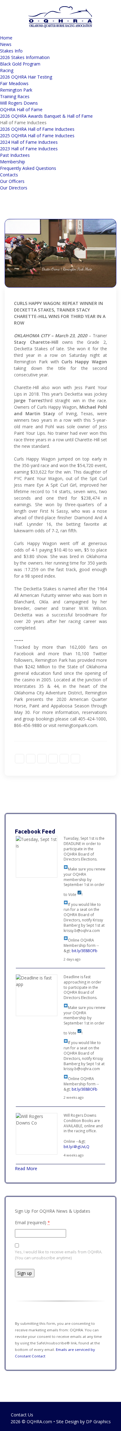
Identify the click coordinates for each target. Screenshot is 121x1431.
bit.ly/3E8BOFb (84, 950)
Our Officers (12, 181)
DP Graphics (98, 1421)
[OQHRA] (60, 16)
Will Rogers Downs (19, 103)
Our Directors (13, 188)
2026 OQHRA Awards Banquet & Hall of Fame (46, 116)
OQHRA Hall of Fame (21, 109)
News (5, 44)
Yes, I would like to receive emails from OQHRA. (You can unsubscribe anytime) (58, 1255)
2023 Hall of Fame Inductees (29, 149)
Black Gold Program (20, 64)
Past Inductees (15, 155)
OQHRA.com (39, 1421)
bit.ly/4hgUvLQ (76, 1146)
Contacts (9, 175)
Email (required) (32, 1222)
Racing (6, 70)
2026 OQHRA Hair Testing (26, 77)
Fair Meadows (14, 83)
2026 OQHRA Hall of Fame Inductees (37, 129)
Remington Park (16, 90)
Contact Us (22, 1415)
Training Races (14, 96)
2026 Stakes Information (25, 57)
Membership (12, 162)
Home (6, 38)
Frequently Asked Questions (28, 168)
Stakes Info (11, 51)
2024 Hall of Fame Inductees (29, 142)
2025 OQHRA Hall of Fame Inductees (37, 136)
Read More (26, 1168)
